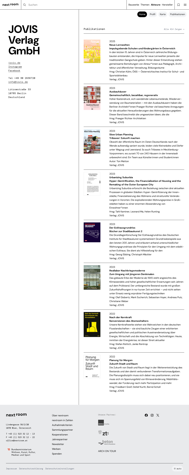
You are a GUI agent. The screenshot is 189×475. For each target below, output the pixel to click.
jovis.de (14, 62)
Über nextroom (60, 415)
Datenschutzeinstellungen (59, 468)
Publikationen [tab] (177, 14)
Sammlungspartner (62, 429)
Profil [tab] (152, 14)
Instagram (15, 66)
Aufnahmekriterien (62, 425)
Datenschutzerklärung (31, 468)
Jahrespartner (60, 439)
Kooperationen (60, 434)
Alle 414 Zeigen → (174, 29)
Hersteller (167, 4)
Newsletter (58, 444)
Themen (145, 4)
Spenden (57, 453)
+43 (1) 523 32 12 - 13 (21, 433)
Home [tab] (142, 14)
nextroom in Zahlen (62, 420)
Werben (56, 449)
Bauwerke (133, 4)
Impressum (11, 468)
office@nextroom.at (16, 440)
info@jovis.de (18, 81)
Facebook (14, 70)
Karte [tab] (163, 14)
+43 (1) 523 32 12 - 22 (21, 437)
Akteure (155, 4)
